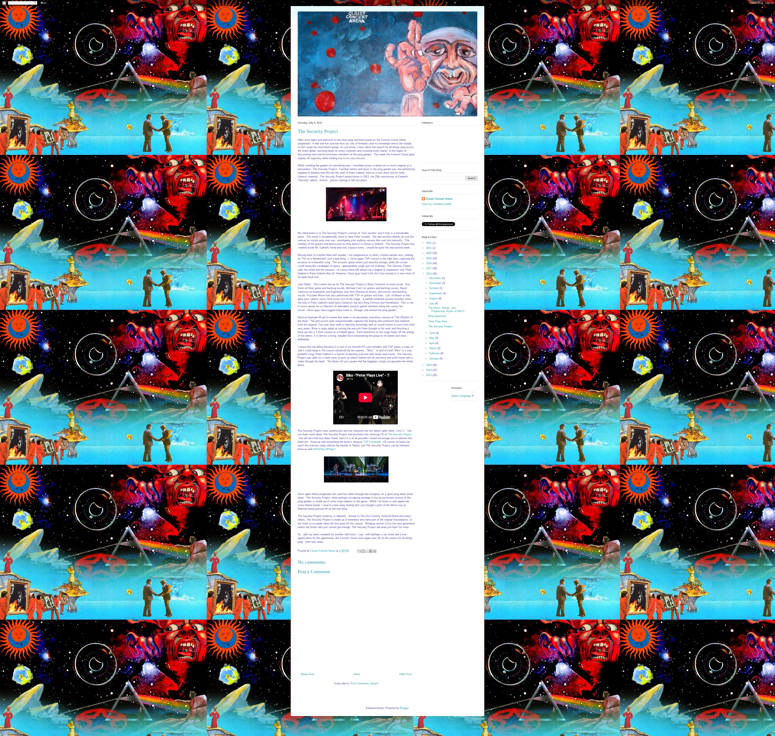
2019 (429, 258)
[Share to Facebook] (371, 551)
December (435, 278)
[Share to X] (367, 551)
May (432, 337)
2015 (429, 364)
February (434, 353)
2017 (429, 268)
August (433, 298)
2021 (429, 248)
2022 (429, 242)
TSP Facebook (372, 441)
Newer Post (307, 674)
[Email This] (359, 551)
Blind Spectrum (437, 316)
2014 (429, 370)
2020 (429, 253)
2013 (429, 375)
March (433, 348)
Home (356, 674)
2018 (429, 263)
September (436, 293)
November (435, 283)
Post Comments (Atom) (364, 683)
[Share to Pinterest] (375, 551)
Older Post (405, 674)
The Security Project (400, 434)
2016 (429, 273)
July (432, 303)
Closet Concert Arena (439, 198)
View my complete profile (436, 204)
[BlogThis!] (363, 551)
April (432, 343)
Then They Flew (437, 321)
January (434, 358)
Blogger (404, 708)
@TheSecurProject (324, 449)
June (432, 332)
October (434, 288)
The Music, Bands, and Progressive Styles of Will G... (447, 309)
